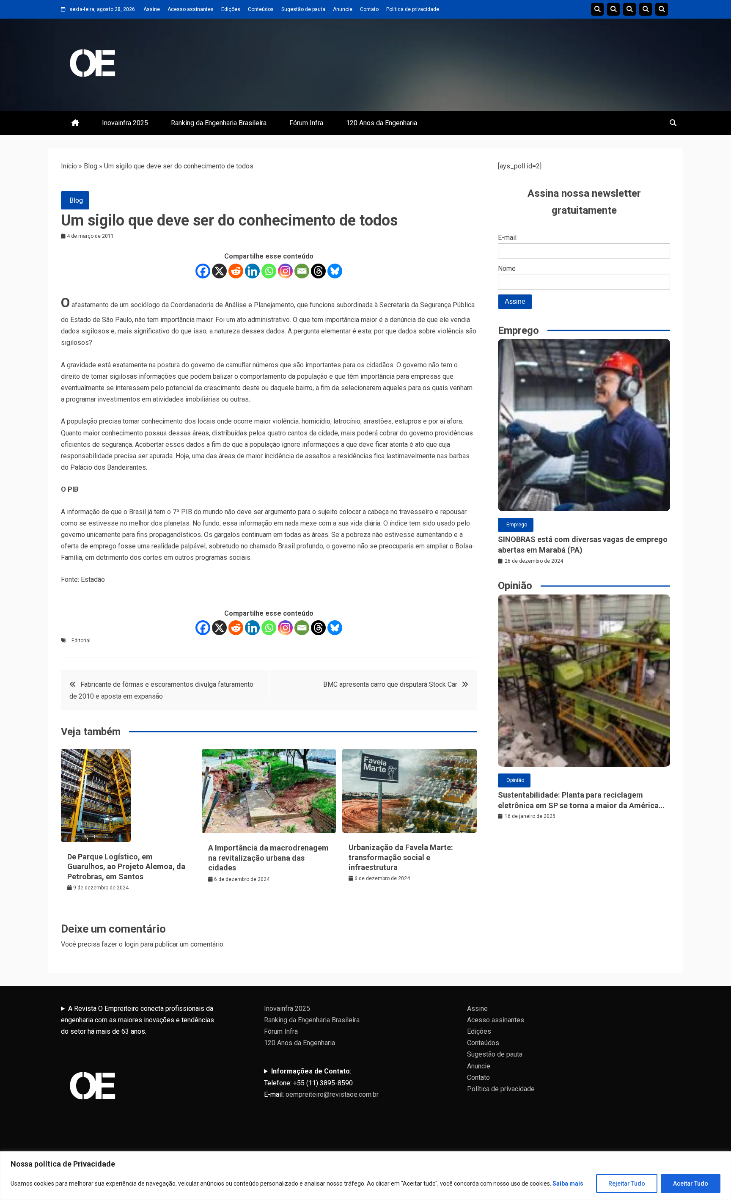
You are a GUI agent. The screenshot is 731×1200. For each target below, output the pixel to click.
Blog (90, 166)
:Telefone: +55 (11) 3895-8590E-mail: (321, 1082)
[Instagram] (285, 271)
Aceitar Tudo (690, 1183)
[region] (365, 1175)
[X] (219, 271)
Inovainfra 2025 (125, 123)
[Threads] (318, 271)
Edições (230, 9)
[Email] (301, 271)
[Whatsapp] (268, 271)
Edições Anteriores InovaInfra (645, 9)
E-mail (507, 238)
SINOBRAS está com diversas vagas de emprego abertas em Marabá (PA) (583, 544)
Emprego (516, 525)
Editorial (81, 641)
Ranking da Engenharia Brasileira (219, 123)
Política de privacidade (412, 9)
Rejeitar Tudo (626, 1183)
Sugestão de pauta (303, 9)
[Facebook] (202, 271)
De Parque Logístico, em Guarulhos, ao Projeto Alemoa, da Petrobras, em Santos (126, 866)
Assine (151, 9)
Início (69, 166)
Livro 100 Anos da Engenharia (661, 9)
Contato (369, 9)
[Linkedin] (252, 271)
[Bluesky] (334, 271)
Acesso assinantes (191, 9)
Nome (507, 268)
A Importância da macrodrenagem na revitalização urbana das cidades (268, 857)
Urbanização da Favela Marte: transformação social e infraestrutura (401, 857)
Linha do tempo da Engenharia (613, 9)
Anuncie (342, 9)
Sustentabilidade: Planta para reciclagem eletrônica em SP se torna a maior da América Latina (578, 800)
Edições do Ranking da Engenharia (629, 9)
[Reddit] (235, 271)
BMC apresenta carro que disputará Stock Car (390, 684)
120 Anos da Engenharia (381, 123)
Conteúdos (261, 9)
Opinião (515, 780)
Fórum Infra (306, 123)
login (131, 944)
